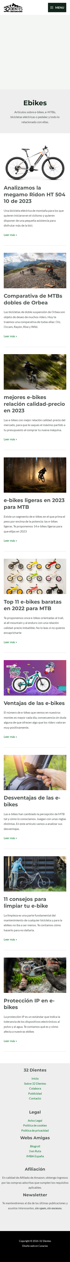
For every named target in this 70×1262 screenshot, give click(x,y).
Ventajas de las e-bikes (34, 703)
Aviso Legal (35, 1120)
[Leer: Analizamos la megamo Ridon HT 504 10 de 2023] (35, 162)
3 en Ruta (35, 1151)
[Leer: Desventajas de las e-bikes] (35, 772)
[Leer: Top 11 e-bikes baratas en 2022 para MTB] (35, 576)
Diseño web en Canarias (35, 1245)
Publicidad (35, 1093)
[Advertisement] (35, 52)
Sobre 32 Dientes (35, 1083)
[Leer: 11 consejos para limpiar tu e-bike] (35, 873)
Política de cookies (35, 1125)
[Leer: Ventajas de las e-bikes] (35, 677)
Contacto (35, 1098)
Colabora (35, 1088)
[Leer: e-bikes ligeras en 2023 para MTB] (35, 474)
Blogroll (35, 1146)
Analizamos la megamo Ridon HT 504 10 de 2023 (34, 194)
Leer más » (10, 234)
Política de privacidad (35, 1130)
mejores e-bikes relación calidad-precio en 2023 (34, 404)
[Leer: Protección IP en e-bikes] (35, 975)
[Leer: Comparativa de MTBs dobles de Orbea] (35, 270)
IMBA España (35, 1156)
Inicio (35, 1078)
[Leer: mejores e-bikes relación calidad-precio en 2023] (35, 371)
